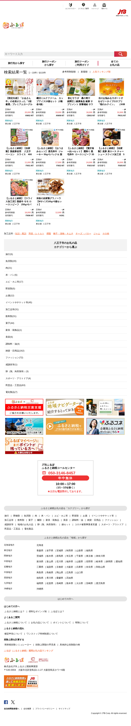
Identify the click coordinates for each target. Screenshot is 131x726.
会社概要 (27, 709)
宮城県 (59, 550)
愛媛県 (59, 578)
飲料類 (21, 520)
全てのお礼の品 (114, 63)
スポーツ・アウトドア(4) (18, 378)
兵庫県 (79, 567)
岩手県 (49, 550)
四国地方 (8, 577)
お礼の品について (40, 622)
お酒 (85, 515)
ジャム (96, 233)
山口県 (79, 572)
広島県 (69, 572)
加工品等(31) (12, 309)
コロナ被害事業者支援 (86, 524)
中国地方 (8, 572)
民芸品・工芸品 (12, 528)
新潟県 (40, 561)
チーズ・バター (83, 233)
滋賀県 (49, 567)
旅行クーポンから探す (49, 63)
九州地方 (8, 583)
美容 (65, 520)
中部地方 (8, 561)
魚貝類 (27, 515)
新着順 (84, 71)
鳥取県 (40, 572)
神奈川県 (100, 556)
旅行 (6, 515)
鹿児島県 (100, 583)
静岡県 (109, 561)
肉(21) (9, 268)
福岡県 (40, 583)
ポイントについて (62, 622)
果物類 (16, 515)
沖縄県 (40, 589)
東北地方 (8, 550)
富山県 (49, 561)
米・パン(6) (11, 275)
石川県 (59, 561)
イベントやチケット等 (102, 515)
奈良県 (89, 567)
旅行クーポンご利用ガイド (82, 63)
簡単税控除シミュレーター (17, 644)
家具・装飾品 (52, 520)
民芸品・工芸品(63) (15, 385)
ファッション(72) (14, 357)
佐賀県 (49, 583)
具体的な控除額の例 (70, 644)
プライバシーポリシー (44, 709)
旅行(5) (9, 254)
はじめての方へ (70, 5)
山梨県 (79, 561)
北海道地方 (9, 545)
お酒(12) (10, 295)
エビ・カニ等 (61, 515)
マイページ (95, 5)
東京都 (8, 124)
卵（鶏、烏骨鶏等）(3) (17, 371)
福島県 (89, 550)
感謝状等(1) (11, 364)
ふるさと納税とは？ (14, 611)
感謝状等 (8, 524)
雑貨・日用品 (94, 520)
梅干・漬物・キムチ (63, 233)
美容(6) (9, 337)
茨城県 (40, 556)
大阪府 (69, 567)
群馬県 (59, 556)
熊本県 (69, 583)
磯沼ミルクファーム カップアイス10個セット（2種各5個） (49, 101)
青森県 (40, 550)
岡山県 (59, 572)
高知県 (69, 578)
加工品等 (8, 520)
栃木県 (49, 556)
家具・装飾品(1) (14, 330)
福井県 (69, 561)
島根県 (49, 572)
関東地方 (9, 121)
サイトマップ (64, 709)
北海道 (40, 545)
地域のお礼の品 (25, 524)
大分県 (79, 583)
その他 (105, 233)
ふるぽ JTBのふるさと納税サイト (13, 22)
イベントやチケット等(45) (19, 302)
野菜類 (75, 515)
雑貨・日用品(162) (15, 350)
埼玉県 (69, 556)
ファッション (111, 520)
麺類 (39, 520)
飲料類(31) (11, 316)
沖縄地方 (8, 588)
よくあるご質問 (83, 5)
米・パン (45, 515)
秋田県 (69, 550)
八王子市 (16, 124)
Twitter (13, 702)
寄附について (82, 622)
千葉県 (79, 556)
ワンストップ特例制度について (42, 633)
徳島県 (40, 578)
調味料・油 (77, 520)
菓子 (30, 520)
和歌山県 (100, 567)
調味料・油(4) (13, 344)
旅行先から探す (16, 63)
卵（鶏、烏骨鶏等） (47, 524)
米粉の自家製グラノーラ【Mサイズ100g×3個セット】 (49, 201)
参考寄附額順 (69, 71)
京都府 (59, 567)
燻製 (48, 233)
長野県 (89, 561)
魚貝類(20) (11, 261)
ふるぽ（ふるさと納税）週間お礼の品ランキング (28, 650)
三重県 (40, 567)
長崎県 (59, 583)
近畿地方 (8, 566)
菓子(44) (10, 323)
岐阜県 (99, 561)
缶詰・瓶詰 (20, 233)
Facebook (6, 702)
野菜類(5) (10, 288)
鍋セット (66, 524)
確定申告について (13, 633)
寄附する (104, 5)
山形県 (79, 550)
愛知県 (119, 561)
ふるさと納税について (15, 622)
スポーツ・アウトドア (112, 524)
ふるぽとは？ (57, 611)
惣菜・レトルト (36, 233)
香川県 (49, 578)
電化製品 (28, 528)
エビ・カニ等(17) (14, 281)
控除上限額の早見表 (45, 644)
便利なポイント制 (38, 611)
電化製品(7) (11, 392)
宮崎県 (89, 583)
